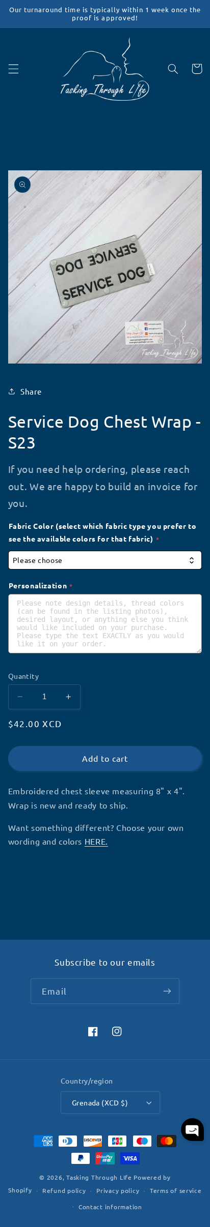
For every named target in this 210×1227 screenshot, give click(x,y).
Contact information (110, 1207)
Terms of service (176, 1190)
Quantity (23, 675)
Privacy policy (117, 1190)
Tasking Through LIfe (99, 1177)
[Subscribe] (166, 990)
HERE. (96, 841)
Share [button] (31, 391)
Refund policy (64, 1190)
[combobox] (105, 560)
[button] (13, 68)
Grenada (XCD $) (100, 1102)
